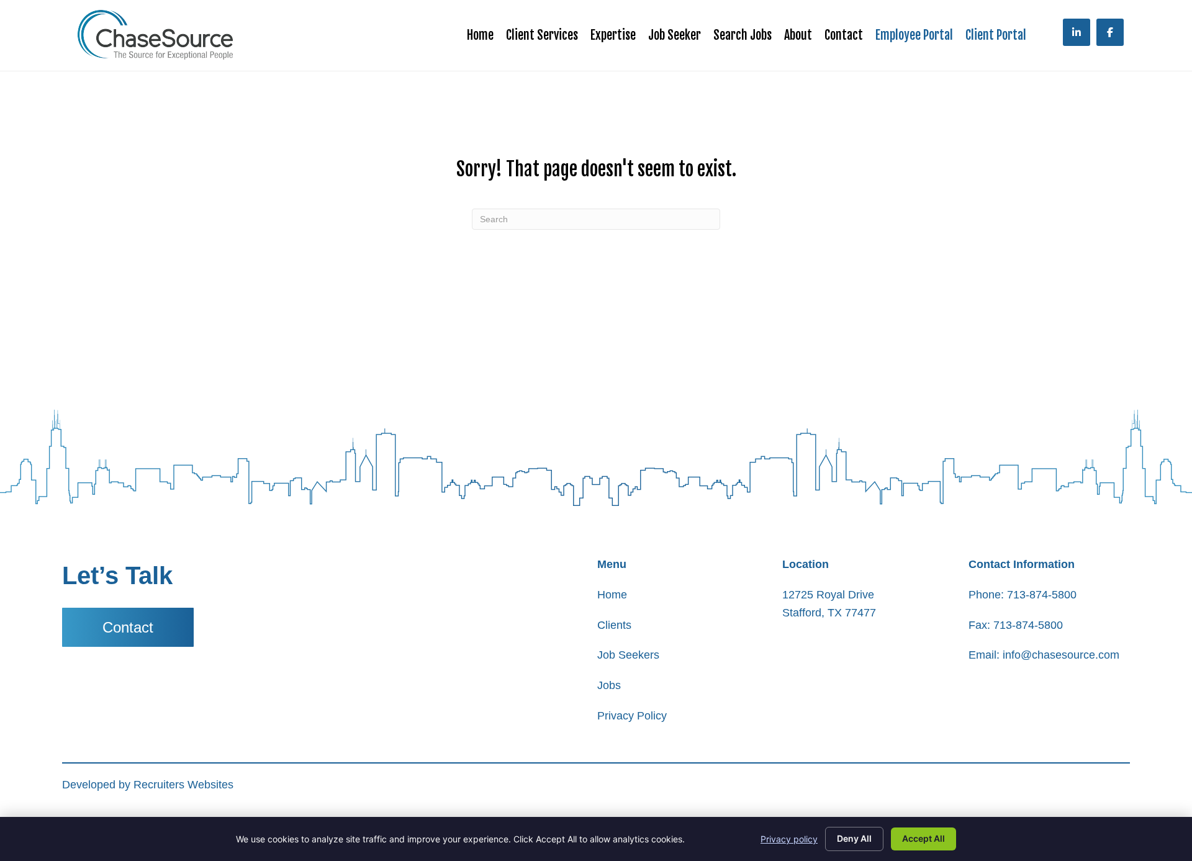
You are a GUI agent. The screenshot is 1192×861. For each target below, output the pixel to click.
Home (612, 594)
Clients (614, 625)
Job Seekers (628, 655)
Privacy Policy (632, 716)
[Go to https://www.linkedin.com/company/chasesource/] (1076, 32)
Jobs (609, 685)
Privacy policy (789, 839)
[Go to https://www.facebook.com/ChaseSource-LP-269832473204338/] (1110, 32)
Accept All (923, 838)
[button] (128, 627)
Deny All (854, 838)
